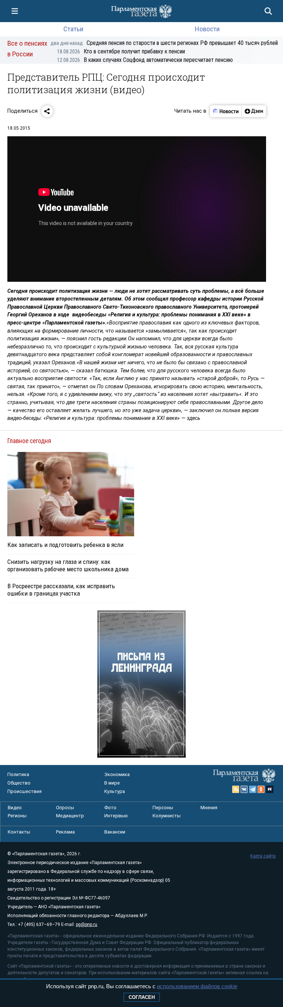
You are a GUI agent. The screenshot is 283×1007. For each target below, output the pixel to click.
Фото (110, 807)
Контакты (19, 832)
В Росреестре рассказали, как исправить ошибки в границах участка (61, 589)
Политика (18, 774)
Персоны (163, 807)
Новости (207, 29)
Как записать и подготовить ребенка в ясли (65, 544)
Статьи (73, 29)
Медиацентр (70, 815)
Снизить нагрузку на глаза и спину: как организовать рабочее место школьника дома (68, 565)
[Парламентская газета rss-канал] (236, 789)
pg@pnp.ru (86, 924)
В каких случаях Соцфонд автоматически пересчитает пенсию (145, 59)
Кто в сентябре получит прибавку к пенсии (121, 51)
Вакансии (114, 832)
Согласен (142, 997)
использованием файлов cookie (197, 986)
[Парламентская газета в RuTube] (269, 789)
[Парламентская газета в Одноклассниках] (261, 789)
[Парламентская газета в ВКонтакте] (244, 789)
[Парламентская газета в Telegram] (252, 789)
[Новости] (226, 111)
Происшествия (24, 791)
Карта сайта (263, 856)
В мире (112, 783)
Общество (19, 783)
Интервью (116, 815)
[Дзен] (253, 111)
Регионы (17, 815)
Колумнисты (167, 815)
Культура (114, 791)
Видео (15, 807)
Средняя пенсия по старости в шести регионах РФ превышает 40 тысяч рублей (164, 42)
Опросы (65, 807)
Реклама (65, 832)
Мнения (208, 807)
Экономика (117, 774)
